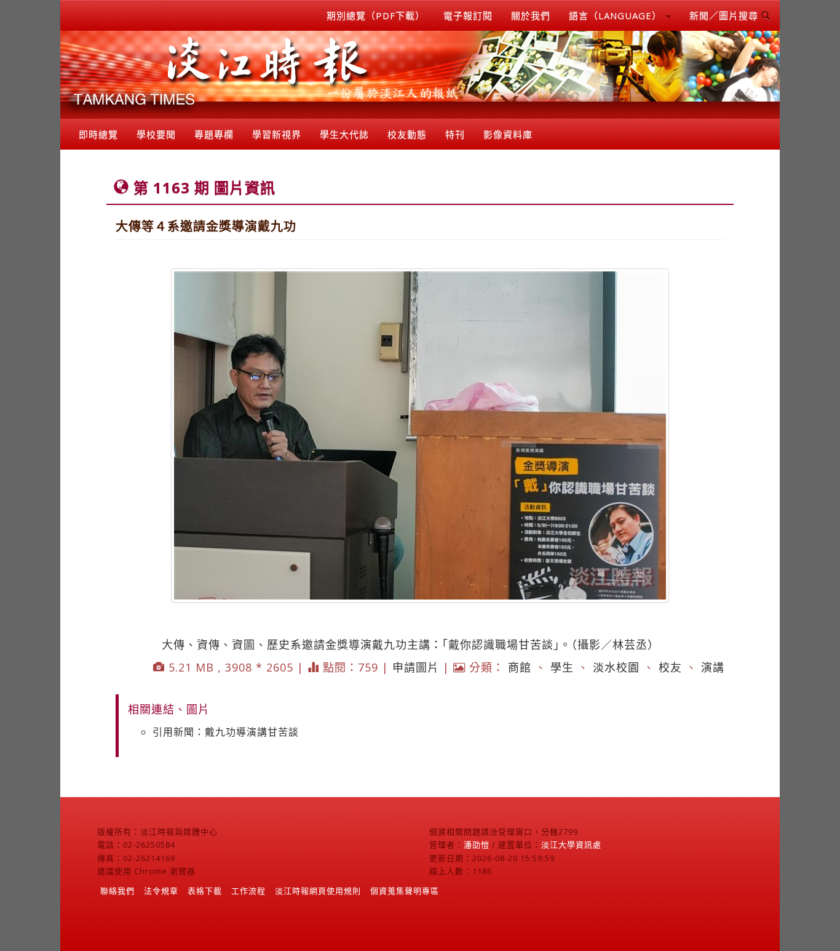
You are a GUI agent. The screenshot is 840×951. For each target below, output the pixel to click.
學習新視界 (276, 134)
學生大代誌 (344, 134)
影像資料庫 (508, 134)
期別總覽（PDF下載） (376, 15)
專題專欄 (214, 134)
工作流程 (248, 890)
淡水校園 (616, 667)
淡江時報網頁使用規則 (318, 890)
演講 (712, 667)
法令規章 (161, 890)
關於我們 (530, 15)
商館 (519, 667)
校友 (670, 667)
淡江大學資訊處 (571, 844)
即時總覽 (98, 134)
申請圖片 (415, 667)
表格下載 (205, 890)
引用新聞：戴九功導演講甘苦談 (226, 732)
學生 (562, 667)
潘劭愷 (476, 844)
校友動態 (407, 134)
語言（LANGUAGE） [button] (617, 15)
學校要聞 (156, 134)
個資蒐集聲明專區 (404, 890)
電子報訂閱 (468, 15)
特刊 (455, 134)
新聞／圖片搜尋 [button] (725, 15)
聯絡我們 (117, 890)
